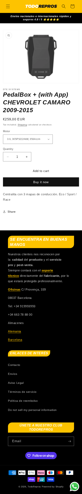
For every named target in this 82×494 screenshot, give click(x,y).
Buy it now (41, 182)
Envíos (12, 373)
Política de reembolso (23, 400)
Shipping (22, 125)
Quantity (8, 148)
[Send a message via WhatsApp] (74, 486)
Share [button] (12, 211)
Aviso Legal (16, 382)
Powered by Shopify (53, 486)
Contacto (14, 364)
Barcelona (15, 339)
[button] (8, 6)
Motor (6, 131)
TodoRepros (34, 486)
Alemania (14, 331)
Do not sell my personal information (32, 410)
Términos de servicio (22, 391)
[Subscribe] (69, 441)
